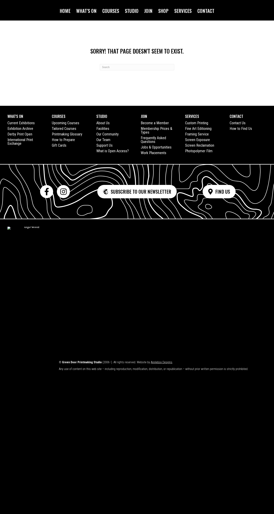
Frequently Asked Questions (153, 140)
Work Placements (153, 153)
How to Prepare (63, 140)
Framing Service (197, 134)
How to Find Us (241, 128)
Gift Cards (59, 145)
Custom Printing (196, 123)
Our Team (103, 140)
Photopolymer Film (198, 151)
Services (183, 10)
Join (148, 10)
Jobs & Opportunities (156, 147)
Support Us (104, 145)
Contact (205, 10)
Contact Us (237, 123)
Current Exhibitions (21, 123)
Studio (131, 10)
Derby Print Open (19, 134)
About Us (103, 123)
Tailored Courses (64, 128)
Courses (110, 10)
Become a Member (155, 123)
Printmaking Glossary (67, 134)
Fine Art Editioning (198, 128)
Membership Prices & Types (156, 130)
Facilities (102, 128)
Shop (163, 10)
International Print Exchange (20, 142)
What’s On (86, 10)
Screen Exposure (197, 140)
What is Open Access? (112, 151)
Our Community (107, 134)
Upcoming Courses (65, 123)
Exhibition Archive (20, 128)
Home (65, 10)
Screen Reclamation (199, 145)
